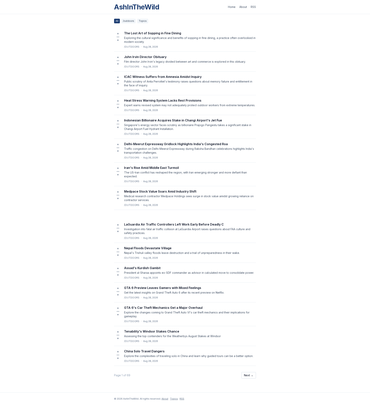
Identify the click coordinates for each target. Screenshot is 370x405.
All (117, 20)
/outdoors (128, 20)
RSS (253, 6)
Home (231, 6)
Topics (143, 20)
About (243, 6)
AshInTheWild (136, 7)
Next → (248, 375)
